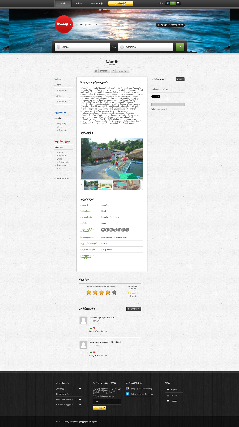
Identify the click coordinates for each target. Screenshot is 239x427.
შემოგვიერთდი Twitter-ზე (142, 394)
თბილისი (58, 147)
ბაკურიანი (59, 96)
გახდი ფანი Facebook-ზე (141, 389)
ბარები (60, 152)
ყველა (180, 79)
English (167, 3)
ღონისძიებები (121, 3)
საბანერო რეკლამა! (62, 178)
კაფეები (60, 127)
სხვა (59, 168)
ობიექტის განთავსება (66, 399)
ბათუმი (57, 118)
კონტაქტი (79, 3)
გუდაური (58, 85)
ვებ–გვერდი (122, 71)
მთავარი (63, 3)
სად (114, 47)
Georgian (173, 3)
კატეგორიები (94, 3)
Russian (178, 3)
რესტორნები (62, 130)
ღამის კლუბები (63, 162)
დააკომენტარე (134, 309)
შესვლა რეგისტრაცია (172, 25)
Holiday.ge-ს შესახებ (64, 394)
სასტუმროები (62, 90)
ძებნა (180, 47)
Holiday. (77, 24)
